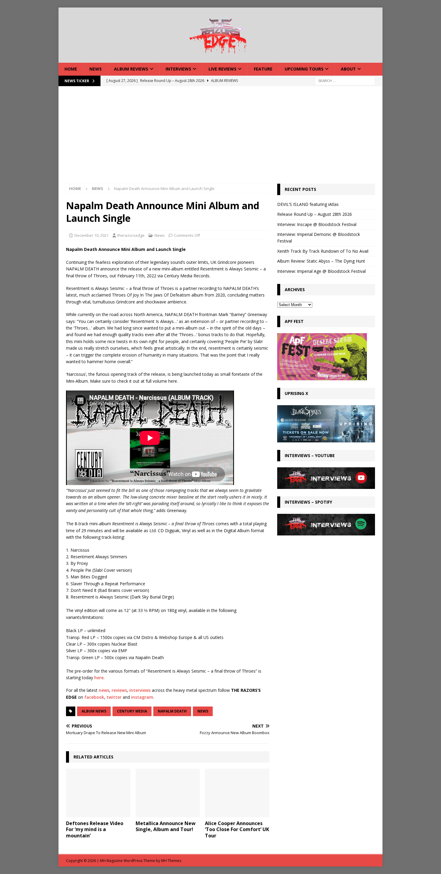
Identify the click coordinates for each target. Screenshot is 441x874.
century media (132, 711)
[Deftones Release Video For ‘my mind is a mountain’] (98, 793)
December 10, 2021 (91, 235)
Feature (263, 69)
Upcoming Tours (304, 69)
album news (94, 711)
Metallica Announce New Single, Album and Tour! (166, 826)
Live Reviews (222, 69)
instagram (142, 697)
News (95, 69)
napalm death (172, 711)
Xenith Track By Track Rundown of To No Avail (322, 251)
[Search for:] (345, 80)
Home (70, 69)
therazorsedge (131, 235)
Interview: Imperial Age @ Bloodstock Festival (321, 271)
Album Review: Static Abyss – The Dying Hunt (321, 261)
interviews (140, 690)
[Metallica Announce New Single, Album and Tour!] (168, 793)
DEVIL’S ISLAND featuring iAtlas (308, 204)
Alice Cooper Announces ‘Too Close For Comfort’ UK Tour (237, 829)
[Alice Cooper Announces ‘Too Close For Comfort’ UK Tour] (237, 793)
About (348, 69)
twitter (114, 697)
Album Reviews (131, 69)
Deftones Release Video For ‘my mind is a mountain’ (94, 829)
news (104, 690)
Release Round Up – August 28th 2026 (314, 214)
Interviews (178, 69)
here (99, 677)
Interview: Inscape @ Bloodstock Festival (316, 224)
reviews (119, 690)
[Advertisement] (220, 139)
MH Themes (171, 860)
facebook (94, 697)
